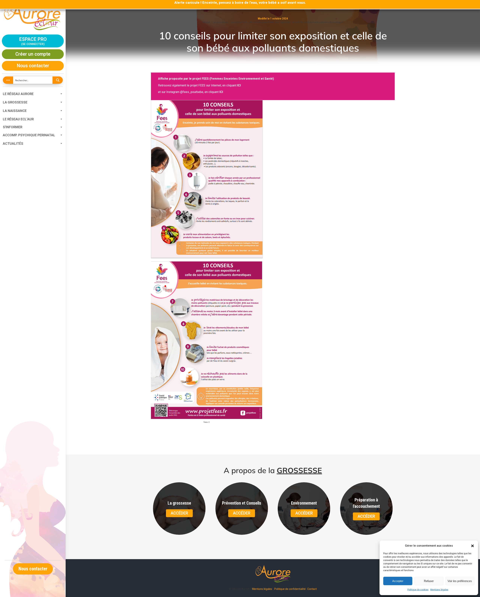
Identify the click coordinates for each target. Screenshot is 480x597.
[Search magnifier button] (57, 80)
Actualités (13, 143)
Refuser (429, 581)
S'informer (12, 127)
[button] (472, 546)
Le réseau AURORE (18, 94)
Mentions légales (439, 589)
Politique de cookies (417, 589)
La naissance (15, 111)
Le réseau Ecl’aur (18, 119)
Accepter (397, 581)
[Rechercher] (33, 81)
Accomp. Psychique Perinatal (29, 135)
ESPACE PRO (33, 41)
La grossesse (15, 102)
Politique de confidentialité (290, 588)
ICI (239, 85)
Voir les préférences (460, 581)
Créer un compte (32, 54)
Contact (312, 588)
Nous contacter (33, 65)
